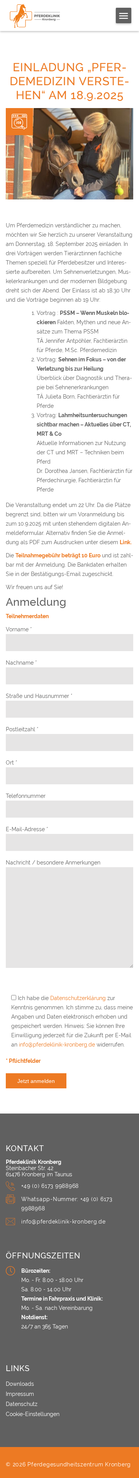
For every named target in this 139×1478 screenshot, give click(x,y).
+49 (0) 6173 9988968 (50, 1186)
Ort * (11, 763)
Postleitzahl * (22, 729)
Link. (126, 542)
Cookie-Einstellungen (32, 1414)
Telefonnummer (26, 796)
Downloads (20, 1384)
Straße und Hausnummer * (39, 696)
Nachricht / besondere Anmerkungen (53, 862)
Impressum (20, 1394)
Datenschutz (21, 1404)
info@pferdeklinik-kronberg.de (57, 1044)
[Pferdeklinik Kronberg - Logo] (43, 16)
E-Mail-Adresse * (27, 829)
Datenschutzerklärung (78, 998)
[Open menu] (123, 15)
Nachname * (21, 663)
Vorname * (19, 629)
